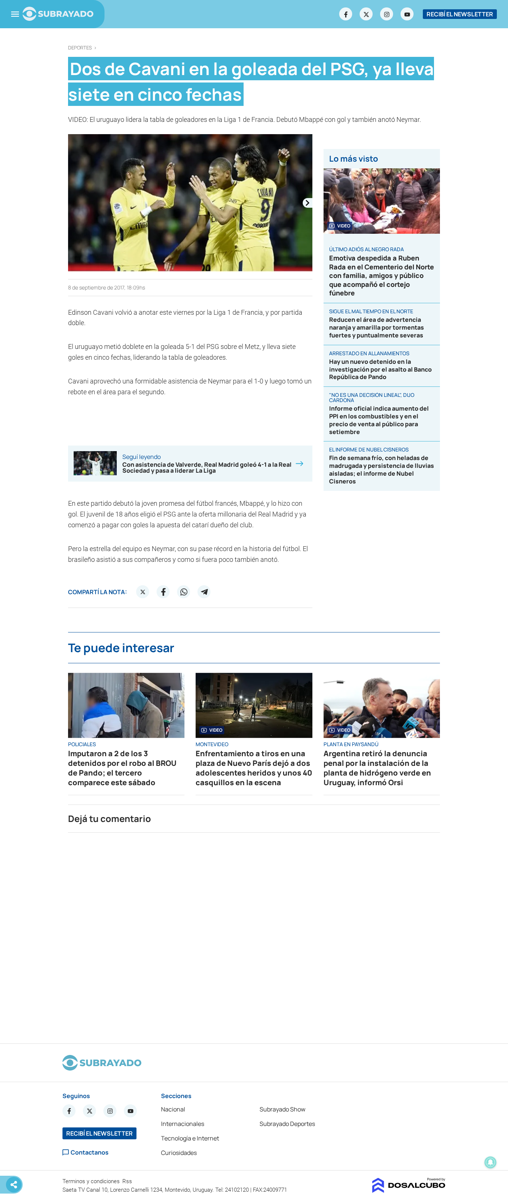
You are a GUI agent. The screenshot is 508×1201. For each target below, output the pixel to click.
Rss (128, 1181)
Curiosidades (179, 1153)
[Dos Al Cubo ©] (409, 1191)
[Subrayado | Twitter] (366, 14)
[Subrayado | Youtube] (407, 14)
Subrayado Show (282, 1109)
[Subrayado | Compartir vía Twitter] (142, 591)
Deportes (80, 47)
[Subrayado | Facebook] (346, 14)
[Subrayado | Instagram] (387, 14)
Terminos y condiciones (91, 1181)
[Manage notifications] (490, 1162)
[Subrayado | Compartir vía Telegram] (204, 591)
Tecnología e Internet (190, 1138)
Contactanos (90, 1152)
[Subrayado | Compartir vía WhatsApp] (183, 591)
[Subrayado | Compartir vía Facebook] (163, 591)
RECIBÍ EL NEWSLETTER (460, 14)
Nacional (173, 1109)
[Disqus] (254, 935)
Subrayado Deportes (287, 1124)
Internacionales (182, 1124)
